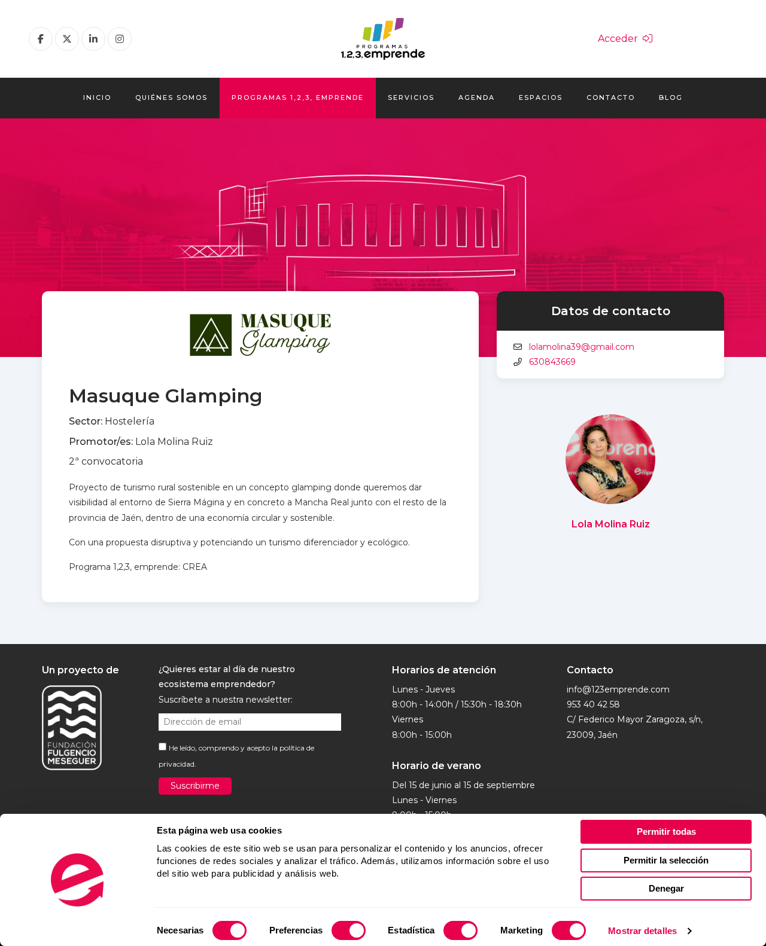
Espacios (541, 97)
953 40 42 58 (593, 704)
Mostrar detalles (642, 931)
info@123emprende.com (618, 689)
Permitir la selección (666, 860)
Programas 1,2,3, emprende (298, 97)
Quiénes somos (171, 97)
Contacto (610, 97)
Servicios (411, 97)
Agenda (476, 97)
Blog (671, 97)
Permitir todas (666, 831)
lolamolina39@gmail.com (581, 346)
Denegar (666, 888)
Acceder (620, 38)
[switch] (349, 930)
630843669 (552, 361)
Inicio (97, 97)
